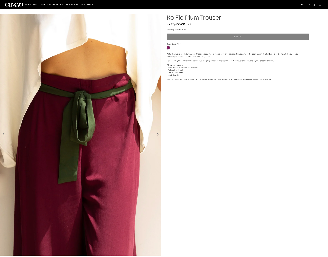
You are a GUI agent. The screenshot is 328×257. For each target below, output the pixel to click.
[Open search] (309, 4)
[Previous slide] (3, 134)
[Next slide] (158, 134)
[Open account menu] (314, 4)
